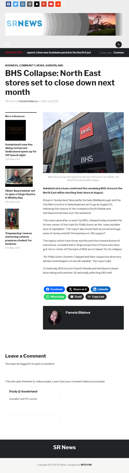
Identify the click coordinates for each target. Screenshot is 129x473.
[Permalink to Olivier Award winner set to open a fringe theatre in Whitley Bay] (21, 177)
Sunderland (54, 65)
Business (11, 65)
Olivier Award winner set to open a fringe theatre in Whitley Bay (20, 194)
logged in (25, 363)
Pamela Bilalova (28, 101)
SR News (64, 447)
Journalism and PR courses (23, 399)
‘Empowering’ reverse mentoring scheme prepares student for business (18, 238)
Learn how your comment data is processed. (78, 381)
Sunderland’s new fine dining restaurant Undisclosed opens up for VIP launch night (20, 150)
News (40, 65)
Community (27, 65)
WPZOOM (86, 464)
